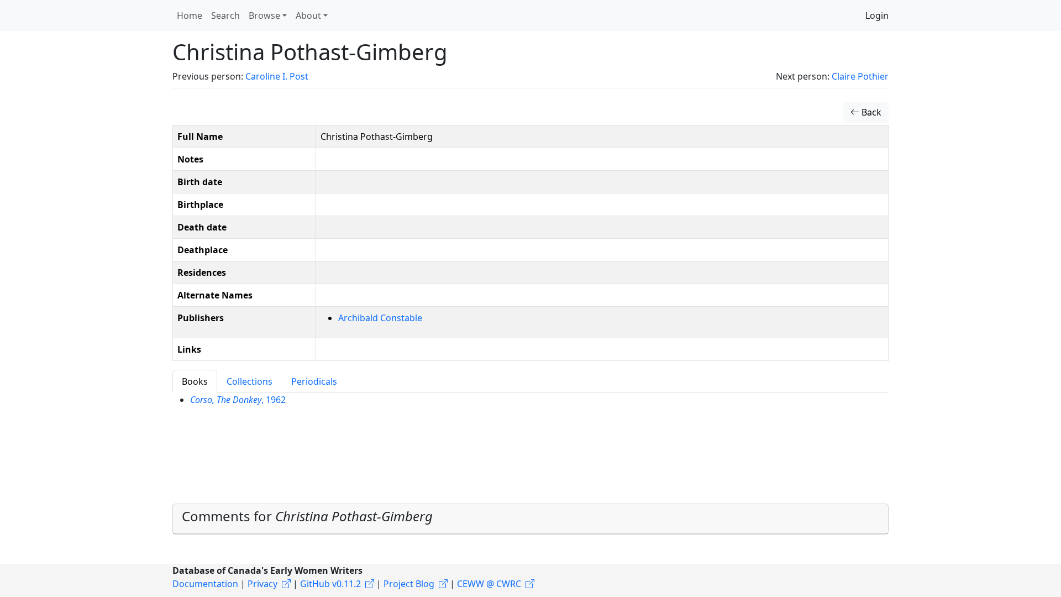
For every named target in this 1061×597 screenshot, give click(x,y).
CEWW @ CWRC (489, 584)
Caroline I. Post (276, 76)
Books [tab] (195, 381)
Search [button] (225, 15)
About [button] (308, 15)
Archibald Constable (380, 318)
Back (870, 112)
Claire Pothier (860, 76)
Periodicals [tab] (314, 381)
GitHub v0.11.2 (330, 584)
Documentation (205, 584)
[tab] (530, 519)
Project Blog (409, 584)
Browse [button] (264, 15)
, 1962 (238, 400)
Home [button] (189, 15)
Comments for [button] (307, 516)
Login (877, 15)
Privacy (262, 584)
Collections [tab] (249, 381)
